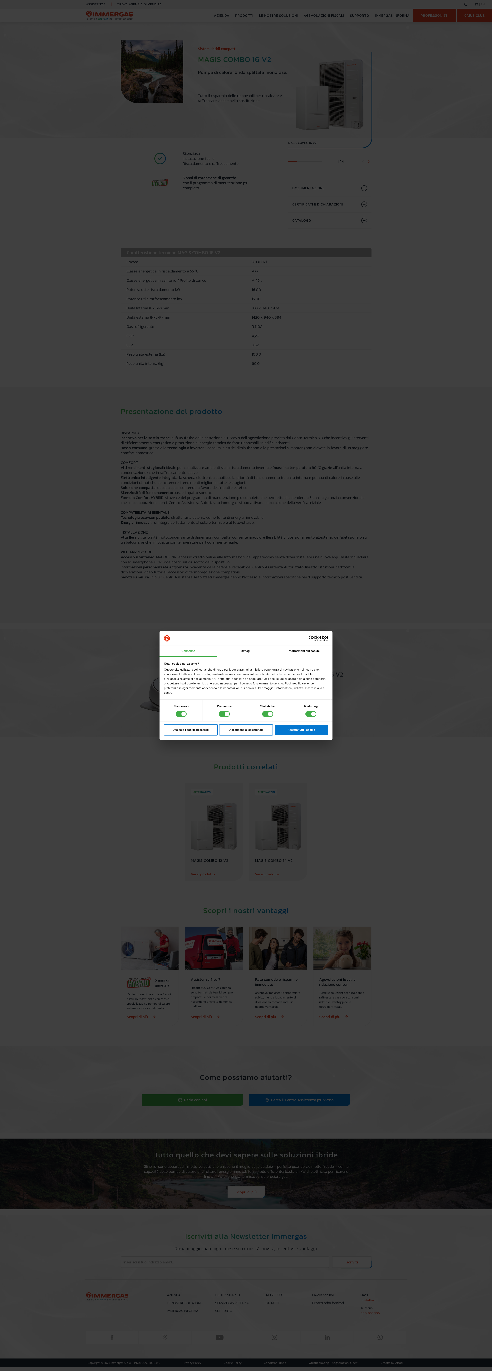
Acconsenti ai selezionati (246, 730)
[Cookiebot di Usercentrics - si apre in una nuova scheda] (311, 638)
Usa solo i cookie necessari (191, 730)
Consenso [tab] (188, 651)
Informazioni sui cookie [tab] (303, 651)
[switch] (224, 714)
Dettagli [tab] (246, 651)
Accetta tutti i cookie (301, 730)
